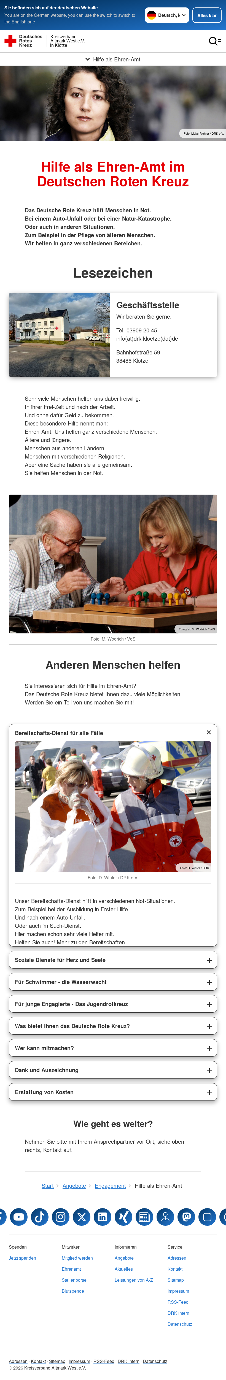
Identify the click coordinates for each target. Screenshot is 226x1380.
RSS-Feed (178, 1302)
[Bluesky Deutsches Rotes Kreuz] (207, 1217)
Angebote (124, 1258)
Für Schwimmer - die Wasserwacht (61, 982)
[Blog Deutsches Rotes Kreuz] (144, 1217)
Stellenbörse (74, 1280)
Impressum (178, 1291)
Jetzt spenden (22, 1258)
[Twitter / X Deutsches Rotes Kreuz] (81, 1217)
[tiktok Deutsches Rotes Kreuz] (40, 1217)
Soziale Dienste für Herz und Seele (60, 960)
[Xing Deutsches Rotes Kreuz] (123, 1217)
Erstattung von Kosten (44, 1092)
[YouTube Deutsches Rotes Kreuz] (19, 1217)
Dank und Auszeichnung (47, 1070)
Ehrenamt (71, 1269)
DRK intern (178, 1313)
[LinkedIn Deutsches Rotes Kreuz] (102, 1217)
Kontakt (175, 1269)
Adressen (177, 1258)
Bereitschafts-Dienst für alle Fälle (59, 733)
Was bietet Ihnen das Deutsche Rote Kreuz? (72, 1026)
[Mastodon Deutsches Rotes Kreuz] (186, 1217)
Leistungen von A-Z (134, 1280)
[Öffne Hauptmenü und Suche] (215, 41)
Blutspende (73, 1291)
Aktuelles (124, 1269)
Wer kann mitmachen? (44, 1048)
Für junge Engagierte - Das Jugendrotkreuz (71, 1004)
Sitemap (176, 1280)
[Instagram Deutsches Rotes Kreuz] (60, 1217)
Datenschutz (180, 1324)
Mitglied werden (77, 1258)
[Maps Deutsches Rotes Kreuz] (165, 1217)
